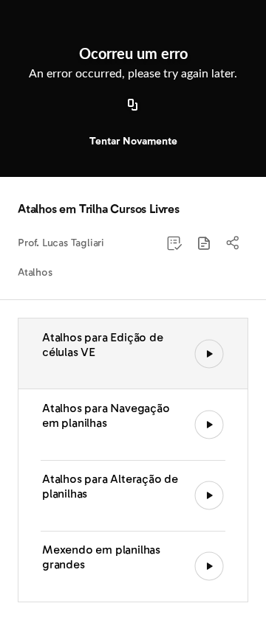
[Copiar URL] (133, 105)
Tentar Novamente (133, 141)
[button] (204, 243)
